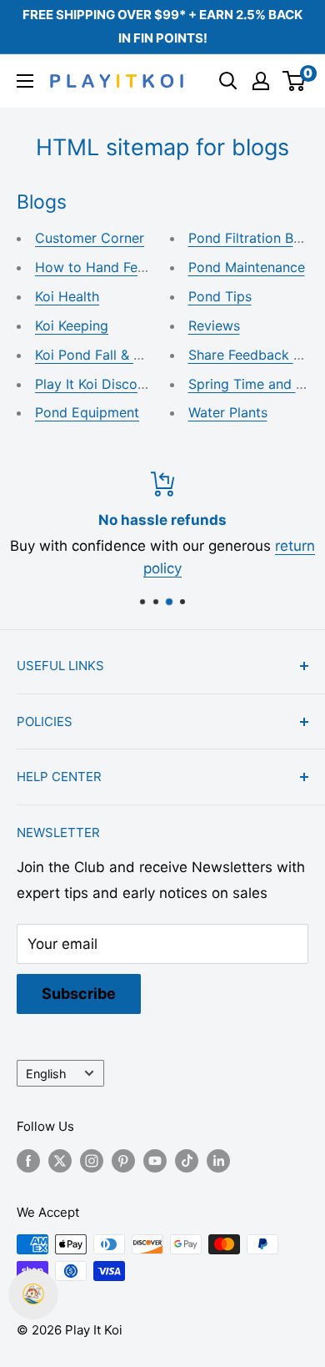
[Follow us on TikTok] (186, 1160)
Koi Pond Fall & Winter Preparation (143, 354)
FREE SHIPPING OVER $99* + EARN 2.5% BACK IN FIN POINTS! (162, 26)
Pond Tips (220, 296)
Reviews (214, 325)
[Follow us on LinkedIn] (218, 1160)
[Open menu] (25, 81)
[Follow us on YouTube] (155, 1160)
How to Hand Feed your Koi (122, 267)
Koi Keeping (71, 325)
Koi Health (67, 296)
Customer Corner (89, 238)
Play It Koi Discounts (99, 384)
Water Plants (228, 412)
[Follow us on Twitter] (60, 1160)
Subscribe (79, 993)
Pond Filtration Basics (256, 238)
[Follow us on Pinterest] (123, 1160)
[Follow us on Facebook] (28, 1160)
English (46, 1074)
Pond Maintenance (246, 267)
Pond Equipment (87, 412)
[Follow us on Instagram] (91, 1160)
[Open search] (228, 81)
